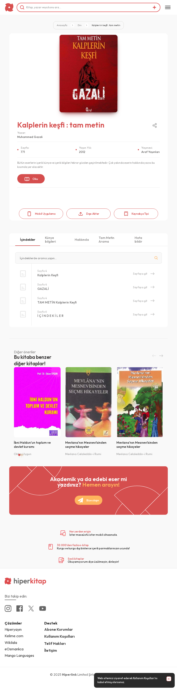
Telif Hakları (55, 643)
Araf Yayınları (150, 152)
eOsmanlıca (14, 649)
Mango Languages (19, 655)
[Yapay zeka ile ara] (154, 7)
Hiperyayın (13, 629)
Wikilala (11, 642)
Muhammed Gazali (30, 137)
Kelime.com (14, 635)
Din (80, 25)
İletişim (50, 650)
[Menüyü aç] (167, 7)
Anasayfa (62, 25)
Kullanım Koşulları (143, 678)
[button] (154, 356)
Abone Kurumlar (58, 629)
